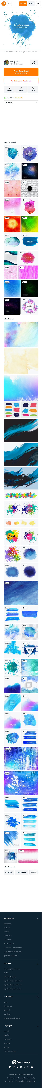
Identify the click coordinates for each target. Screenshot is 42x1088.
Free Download (21, 72)
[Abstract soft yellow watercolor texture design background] (21, 515)
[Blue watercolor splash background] (12, 909)
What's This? (19, 97)
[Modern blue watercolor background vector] (12, 944)
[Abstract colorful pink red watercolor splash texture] (13, 362)
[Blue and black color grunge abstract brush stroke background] (21, 602)
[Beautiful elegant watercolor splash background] (12, 152)
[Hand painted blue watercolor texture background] (21, 835)
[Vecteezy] (3, 3)
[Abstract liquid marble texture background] (10, 376)
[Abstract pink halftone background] (12, 257)
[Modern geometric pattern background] (12, 240)
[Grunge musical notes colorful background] (12, 292)
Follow (34, 64)
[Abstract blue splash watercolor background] (12, 796)
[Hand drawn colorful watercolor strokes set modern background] (12, 581)
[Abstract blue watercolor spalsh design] (12, 962)
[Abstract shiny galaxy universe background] (12, 204)
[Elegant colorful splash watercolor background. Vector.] (21, 667)
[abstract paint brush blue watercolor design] (12, 997)
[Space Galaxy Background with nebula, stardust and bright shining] (12, 442)
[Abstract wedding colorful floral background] (12, 460)
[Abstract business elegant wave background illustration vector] (28, 344)
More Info (8, 101)
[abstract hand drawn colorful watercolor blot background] (12, 275)
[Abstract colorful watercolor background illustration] (12, 1050)
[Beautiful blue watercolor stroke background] (12, 1032)
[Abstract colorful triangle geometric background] (12, 222)
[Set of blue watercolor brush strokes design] (12, 856)
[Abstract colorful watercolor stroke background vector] (12, 310)
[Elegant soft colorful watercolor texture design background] (21, 488)
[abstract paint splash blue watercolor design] (12, 187)
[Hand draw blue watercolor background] (12, 979)
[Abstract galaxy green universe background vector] (12, 424)
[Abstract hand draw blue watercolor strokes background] (12, 874)
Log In (31, 3)
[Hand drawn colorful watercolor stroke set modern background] (12, 563)
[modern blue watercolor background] (12, 345)
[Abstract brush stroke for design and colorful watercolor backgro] (12, 169)
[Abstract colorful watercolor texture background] (21, 542)
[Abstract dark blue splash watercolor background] (12, 814)
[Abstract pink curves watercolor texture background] (13, 391)
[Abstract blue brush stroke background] (12, 778)
